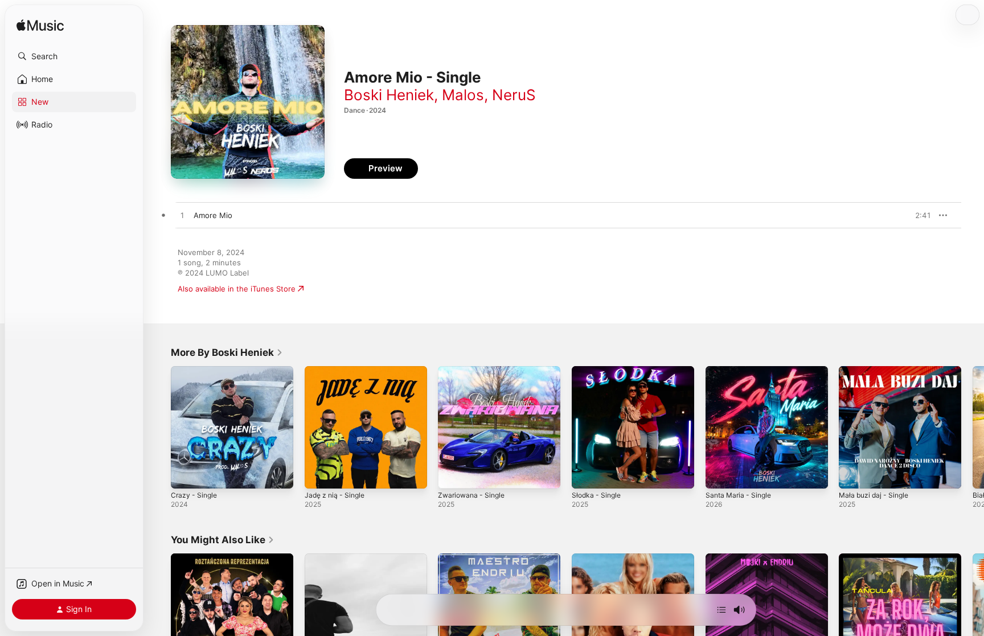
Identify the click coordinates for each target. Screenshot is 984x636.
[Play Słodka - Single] (585, 474)
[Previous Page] (159, 427)
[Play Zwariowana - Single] (452, 474)
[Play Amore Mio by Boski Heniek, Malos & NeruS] (182, 216)
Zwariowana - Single (474, 370)
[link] (227, 352)
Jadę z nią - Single (337, 370)
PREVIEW (918, 215)
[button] (74, 56)
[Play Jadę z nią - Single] (318, 474)
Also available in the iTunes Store (237, 288)
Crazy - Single (195, 370)
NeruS (514, 95)
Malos (463, 95)
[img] (40, 25)
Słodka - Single (598, 370)
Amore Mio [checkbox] (213, 215)
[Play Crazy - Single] (185, 474)
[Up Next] (721, 610)
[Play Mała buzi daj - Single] (853, 474)
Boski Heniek (389, 95)
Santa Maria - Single (741, 370)
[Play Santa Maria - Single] (719, 474)
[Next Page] (973, 427)
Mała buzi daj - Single (877, 370)
